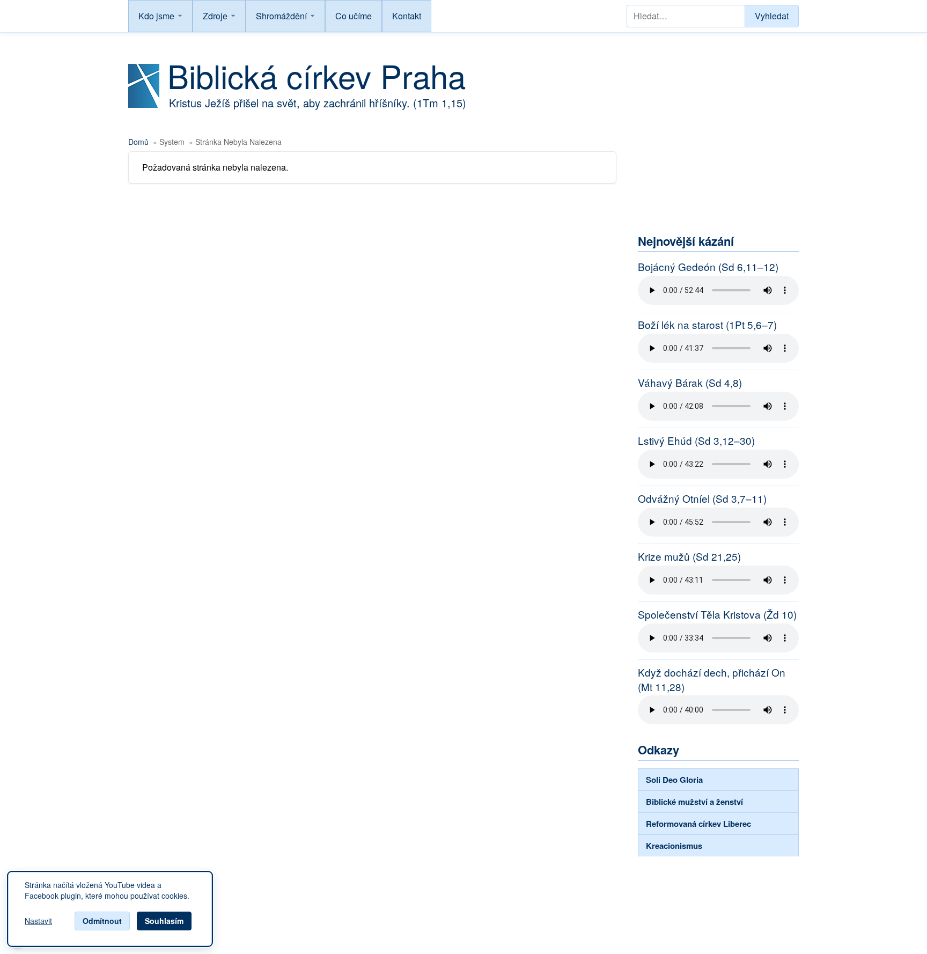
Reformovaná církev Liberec (698, 824)
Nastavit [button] (38, 921)
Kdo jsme (156, 16)
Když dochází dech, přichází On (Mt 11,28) (711, 679)
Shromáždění (281, 16)
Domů (138, 141)
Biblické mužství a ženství (694, 802)
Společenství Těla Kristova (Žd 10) (717, 614)
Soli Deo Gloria (674, 780)
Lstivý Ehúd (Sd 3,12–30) (696, 440)
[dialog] (110, 909)
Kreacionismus (674, 846)
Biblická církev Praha (316, 75)
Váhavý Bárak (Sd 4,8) (690, 383)
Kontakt (406, 16)
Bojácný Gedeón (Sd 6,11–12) (708, 267)
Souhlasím (164, 920)
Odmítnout (102, 920)
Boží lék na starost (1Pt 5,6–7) (707, 325)
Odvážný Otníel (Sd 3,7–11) (702, 498)
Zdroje (215, 16)
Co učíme (353, 16)
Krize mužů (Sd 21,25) (689, 556)
